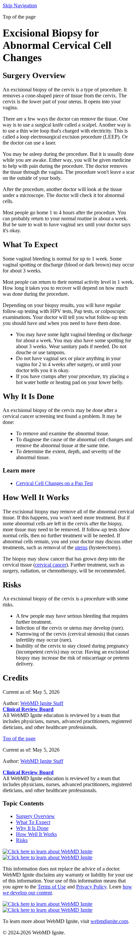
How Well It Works (36, 834)
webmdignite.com (109, 921)
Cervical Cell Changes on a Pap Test (54, 483)
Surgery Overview (35, 816)
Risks (22, 840)
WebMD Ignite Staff (41, 761)
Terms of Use (52, 886)
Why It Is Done (32, 828)
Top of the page (19, 738)
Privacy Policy (91, 886)
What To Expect (33, 822)
